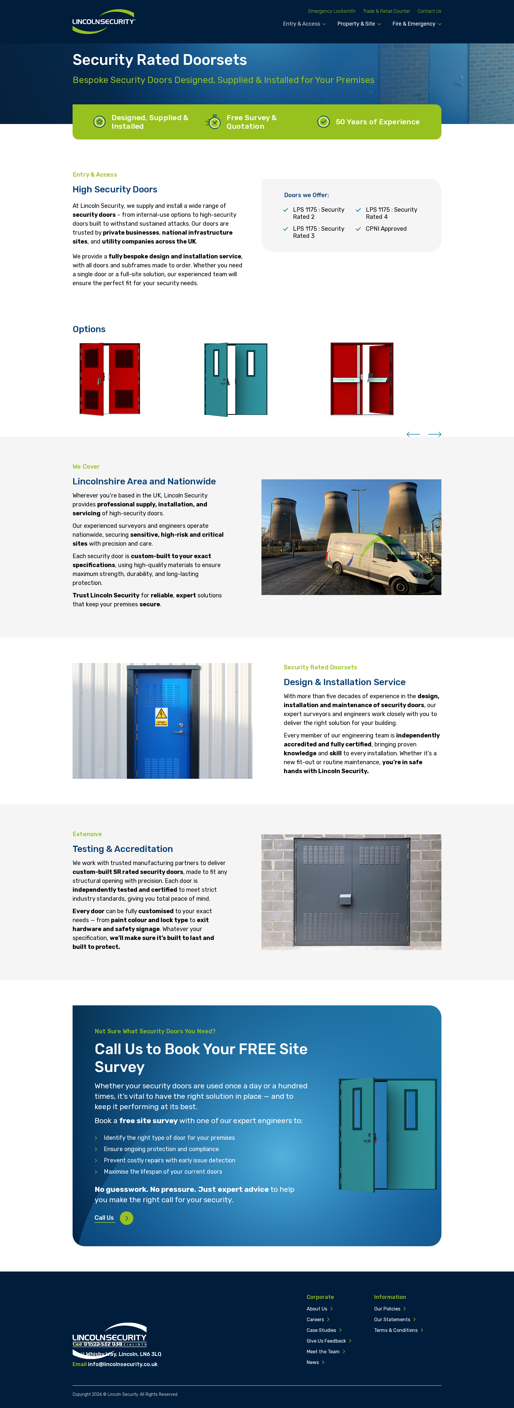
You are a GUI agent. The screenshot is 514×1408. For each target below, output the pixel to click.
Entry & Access (301, 24)
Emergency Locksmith (331, 11)
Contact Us (429, 11)
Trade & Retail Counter (386, 11)
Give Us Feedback (326, 1341)
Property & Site (356, 24)
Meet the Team (323, 1351)
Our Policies (387, 1309)
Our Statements (392, 1319)
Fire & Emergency (413, 24)
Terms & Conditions (396, 1330)
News (313, 1362)
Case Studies (321, 1330)
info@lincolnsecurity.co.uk (123, 1364)
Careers (315, 1319)
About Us (317, 1309)
